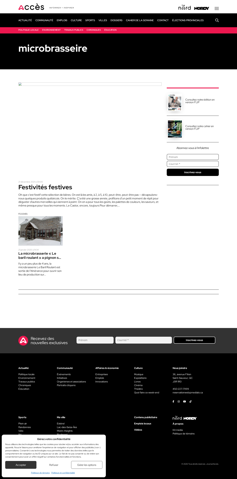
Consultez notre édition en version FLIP (200, 101)
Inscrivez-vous (192, 172)
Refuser (53, 465)
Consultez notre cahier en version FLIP (199, 127)
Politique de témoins (40, 472)
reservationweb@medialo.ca (188, 392)
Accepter (21, 465)
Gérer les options (86, 465)
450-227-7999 (181, 388)
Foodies (22, 214)
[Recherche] (214, 20)
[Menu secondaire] (217, 8)
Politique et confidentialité (63, 472)
